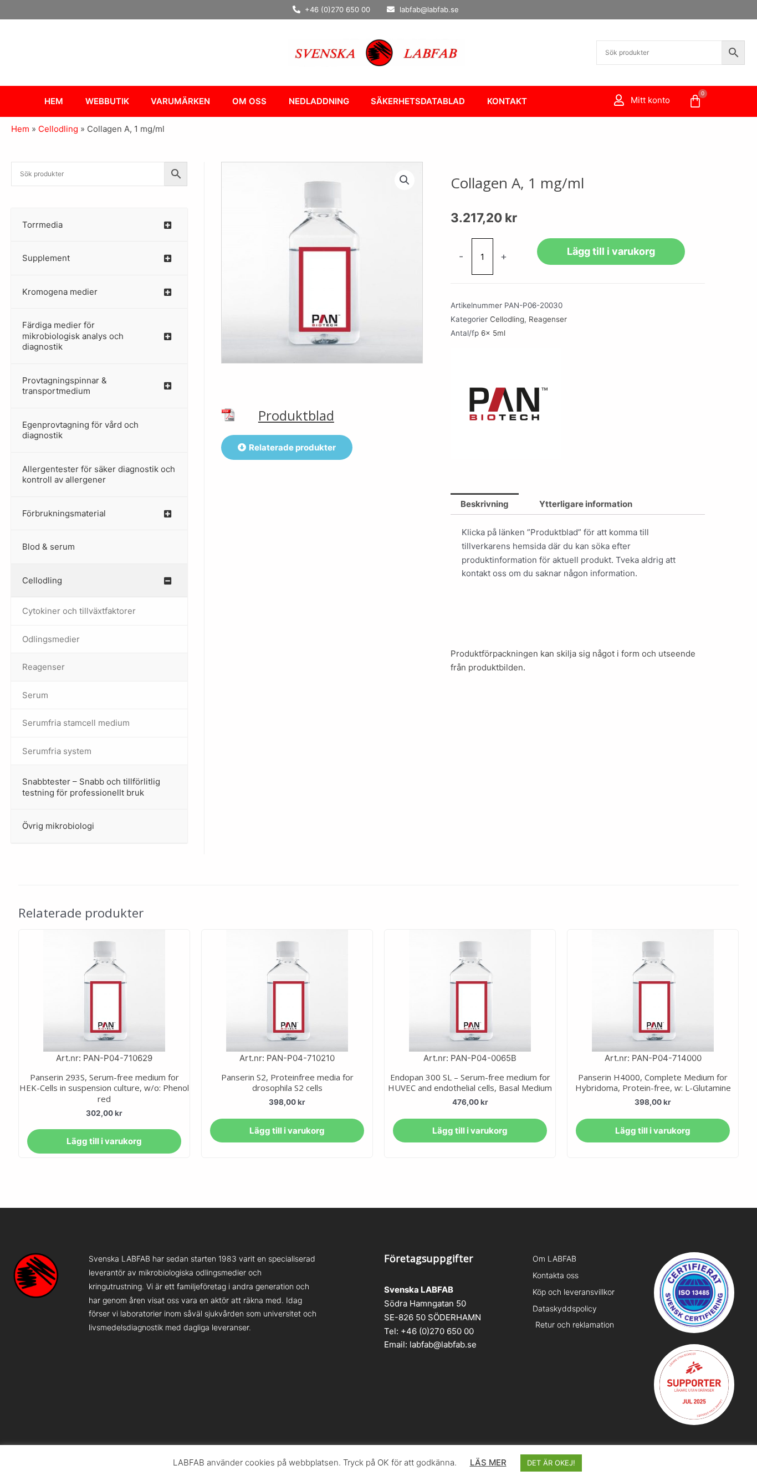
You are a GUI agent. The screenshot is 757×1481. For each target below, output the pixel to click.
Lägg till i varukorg (611, 251)
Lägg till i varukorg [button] (104, 1141)
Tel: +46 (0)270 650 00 (429, 1331)
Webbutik (107, 101)
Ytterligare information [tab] (585, 504)
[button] (405, 180)
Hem (53, 101)
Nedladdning (319, 101)
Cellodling (58, 129)
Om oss (249, 101)
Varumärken (180, 101)
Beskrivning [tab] (485, 504)
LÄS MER (488, 1462)
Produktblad (296, 415)
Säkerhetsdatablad (418, 101)
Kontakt (507, 101)
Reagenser (548, 319)
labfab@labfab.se (443, 1344)
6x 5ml (493, 333)
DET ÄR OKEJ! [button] (551, 1462)
